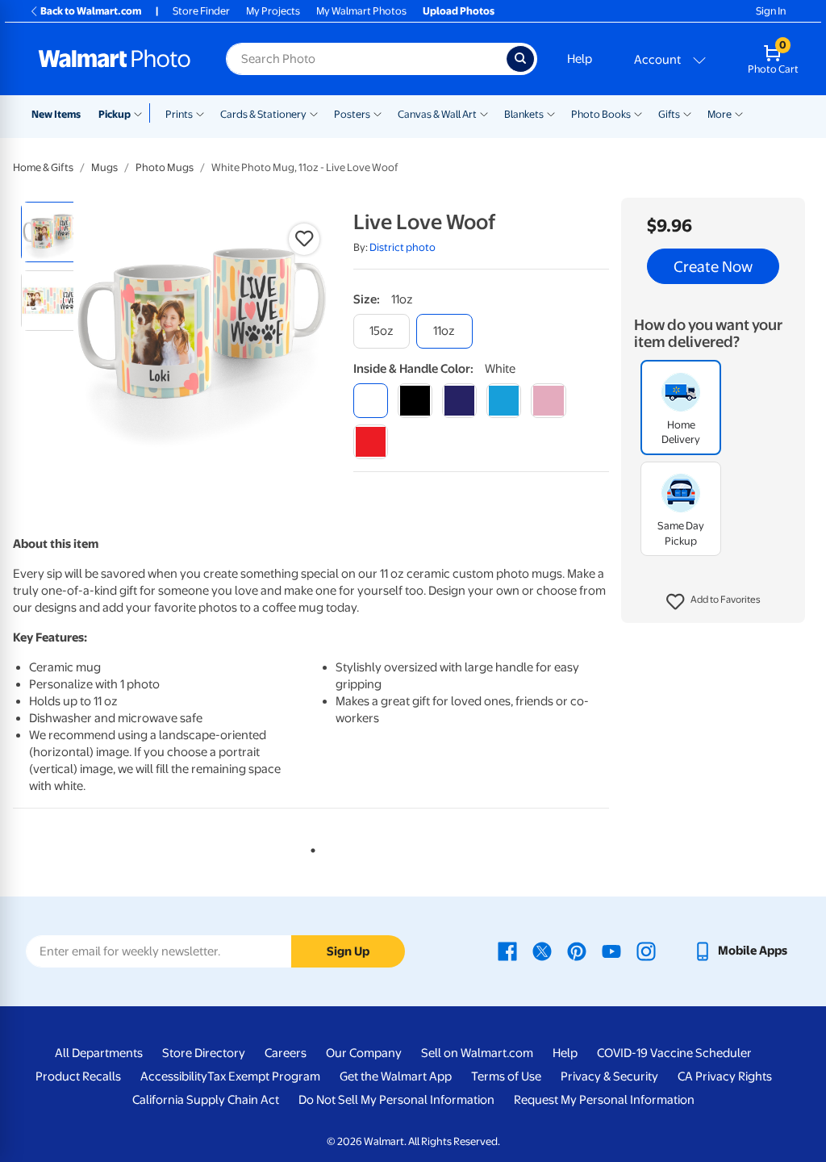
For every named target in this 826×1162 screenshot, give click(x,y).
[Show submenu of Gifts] (687, 113)
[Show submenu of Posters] (377, 113)
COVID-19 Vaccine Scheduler (674, 1053)
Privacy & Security (609, 1076)
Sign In (771, 11)
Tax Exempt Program (263, 1076)
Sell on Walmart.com (477, 1053)
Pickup (114, 114)
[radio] (51, 232)
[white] (370, 400)
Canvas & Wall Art (437, 114)
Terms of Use (506, 1076)
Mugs (104, 167)
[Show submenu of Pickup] (141, 113)
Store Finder (201, 11)
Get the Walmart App (396, 1076)
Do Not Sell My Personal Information (396, 1100)
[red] (370, 441)
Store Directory (203, 1053)
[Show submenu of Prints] (200, 113)
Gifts (669, 114)
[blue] (459, 400)
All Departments (99, 1053)
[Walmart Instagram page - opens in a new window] (646, 950)
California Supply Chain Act (205, 1100)
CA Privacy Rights (725, 1076)
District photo (402, 247)
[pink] (548, 400)
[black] (415, 400)
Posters (352, 114)
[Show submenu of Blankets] (551, 113)
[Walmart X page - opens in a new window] (542, 950)
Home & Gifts (43, 167)
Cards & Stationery (263, 114)
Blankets (524, 114)
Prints (179, 114)
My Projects (273, 11)
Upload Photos (458, 11)
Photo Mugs (165, 167)
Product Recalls (78, 1076)
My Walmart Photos (361, 11)
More (719, 114)
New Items (56, 114)
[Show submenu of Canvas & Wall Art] (484, 113)
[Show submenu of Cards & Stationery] (314, 113)
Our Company (364, 1053)
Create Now (713, 266)
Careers (286, 1053)
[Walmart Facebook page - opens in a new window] (507, 950)
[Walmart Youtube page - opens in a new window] (611, 950)
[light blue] (503, 400)
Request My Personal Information (604, 1100)
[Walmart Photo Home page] (114, 59)
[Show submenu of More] (739, 113)
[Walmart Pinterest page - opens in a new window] (576, 950)
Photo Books (601, 114)
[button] (713, 602)
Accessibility (173, 1076)
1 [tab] (310, 847)
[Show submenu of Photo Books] (638, 113)
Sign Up (348, 951)
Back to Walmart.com (90, 11)
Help (579, 59)
